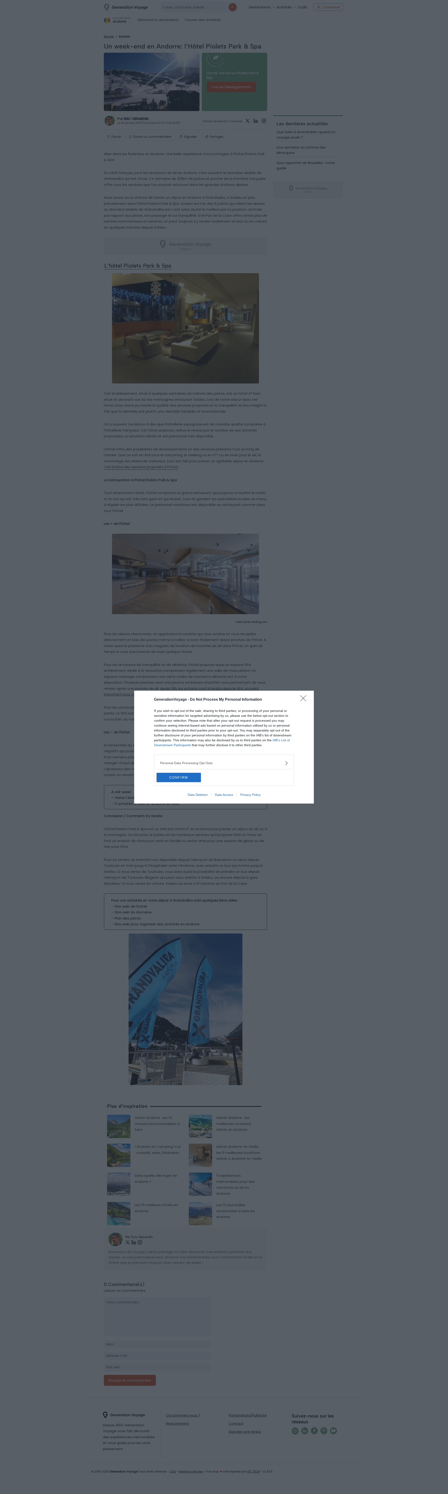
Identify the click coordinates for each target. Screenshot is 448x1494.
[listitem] (224, 763)
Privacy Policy (250, 795)
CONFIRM (178, 777)
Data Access (224, 795)
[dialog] (224, 747)
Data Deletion (198, 795)
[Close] (304, 699)
